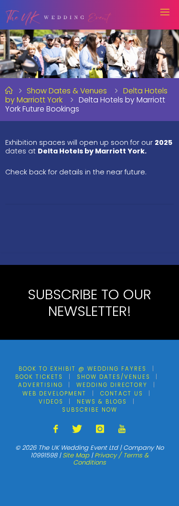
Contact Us (121, 393)
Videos (51, 401)
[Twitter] (77, 429)
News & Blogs (102, 401)
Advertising (40, 385)
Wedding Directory (111, 385)
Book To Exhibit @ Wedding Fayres (83, 369)
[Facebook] (55, 429)
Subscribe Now (89, 410)
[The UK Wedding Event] (59, 14)
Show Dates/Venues (113, 377)
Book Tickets (39, 377)
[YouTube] (121, 429)
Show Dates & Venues (67, 90)
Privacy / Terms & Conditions (110, 459)
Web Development (54, 393)
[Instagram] (100, 429)
